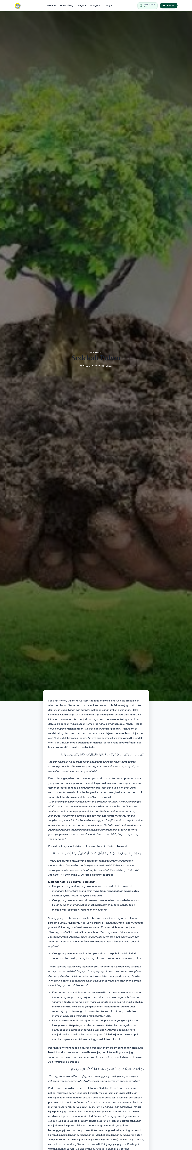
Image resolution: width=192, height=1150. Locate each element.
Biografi (82, 5)
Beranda (51, 5)
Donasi (167, 5)
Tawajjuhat (95, 5)
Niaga (109, 5)
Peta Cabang (66, 5)
